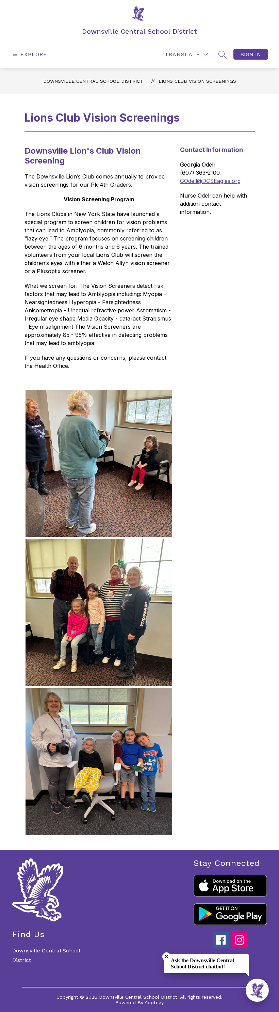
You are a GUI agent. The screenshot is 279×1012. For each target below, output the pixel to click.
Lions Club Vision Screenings (197, 81)
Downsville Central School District (93, 81)
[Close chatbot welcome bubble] (166, 956)
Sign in (251, 54)
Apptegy (154, 1002)
